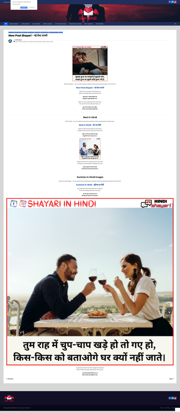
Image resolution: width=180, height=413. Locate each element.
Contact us (173, 407)
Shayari (60, 32)
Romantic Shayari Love (53, 32)
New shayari (37, 32)
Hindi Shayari (14, 23)
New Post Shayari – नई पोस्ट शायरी (90, 87)
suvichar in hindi (49, 41)
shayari (43, 41)
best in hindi (18, 41)
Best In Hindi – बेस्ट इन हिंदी (90, 125)
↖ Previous (9, 379)
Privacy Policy (167, 407)
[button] (175, 23)
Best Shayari (88, 23)
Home (161, 407)
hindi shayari (24, 41)
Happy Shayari (47, 23)
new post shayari (37, 41)
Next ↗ (171, 379)
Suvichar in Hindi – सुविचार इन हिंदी (90, 185)
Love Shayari (25, 23)
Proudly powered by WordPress (10, 407)
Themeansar (27, 407)
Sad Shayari (36, 23)
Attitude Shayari (60, 23)
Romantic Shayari (44, 32)
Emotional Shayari (75, 23)
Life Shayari (99, 23)
